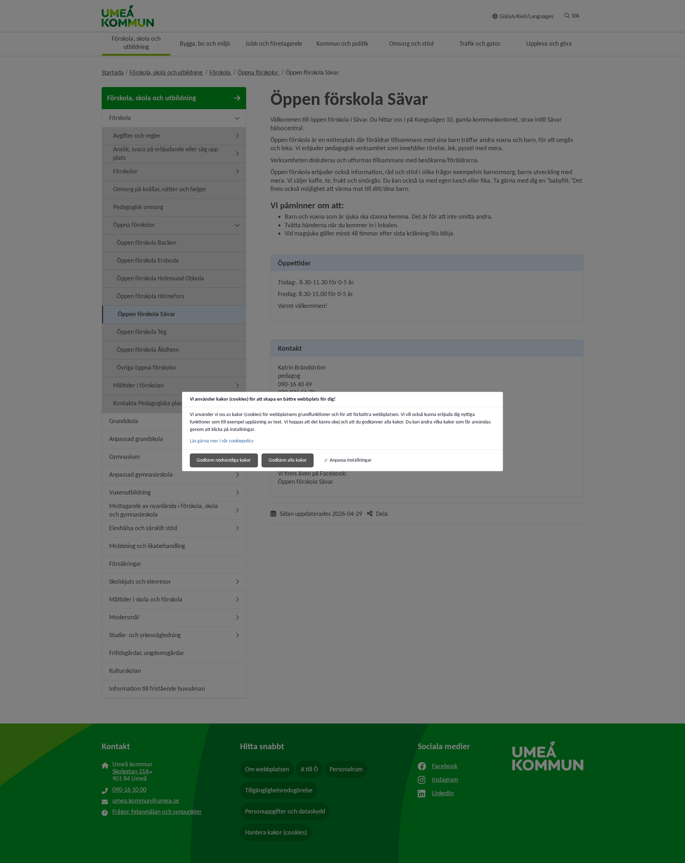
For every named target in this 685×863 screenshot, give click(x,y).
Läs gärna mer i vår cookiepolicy (221, 441)
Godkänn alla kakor (288, 460)
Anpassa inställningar (351, 460)
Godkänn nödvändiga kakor (224, 460)
